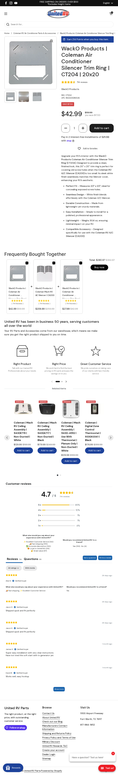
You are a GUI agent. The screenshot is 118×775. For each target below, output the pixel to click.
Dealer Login (48, 754)
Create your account (53, 750)
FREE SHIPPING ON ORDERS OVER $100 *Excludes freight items (59, 3)
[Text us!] (107, 769)
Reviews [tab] (14, 559)
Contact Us (48, 713)
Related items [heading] (59, 388)
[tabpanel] (59, 629)
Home (6, 33)
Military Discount (51, 741)
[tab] (33, 559)
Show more (59, 689)
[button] (65, 128)
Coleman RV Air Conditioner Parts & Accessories (34, 33)
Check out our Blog (52, 721)
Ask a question (90, 558)
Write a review (105, 558)
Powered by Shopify (51, 770)
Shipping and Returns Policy (56, 733)
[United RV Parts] (58, 13)
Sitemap (46, 758)
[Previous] (7, 437)
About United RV (51, 717)
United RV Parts (32, 770)
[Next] (110, 437)
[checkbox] (30, 568)
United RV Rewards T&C (54, 745)
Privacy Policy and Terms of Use (59, 737)
